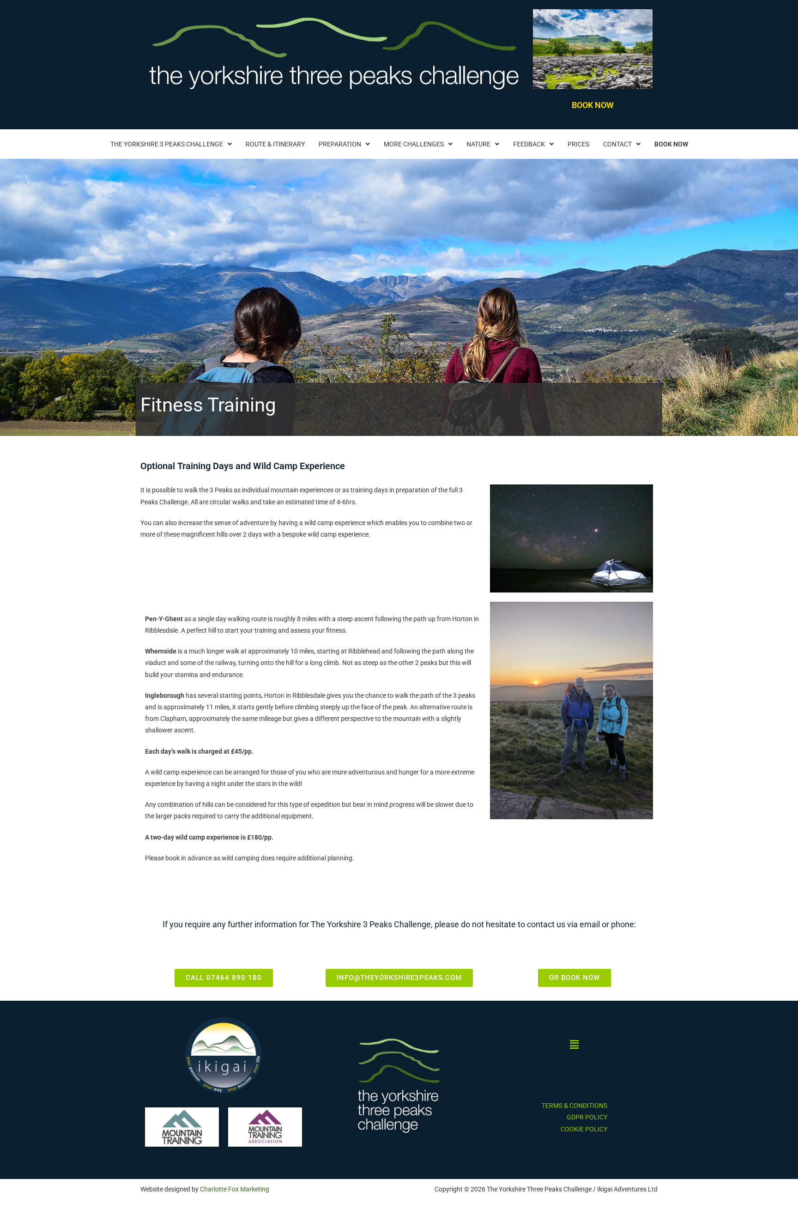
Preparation (340, 144)
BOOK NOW (593, 105)
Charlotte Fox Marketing (234, 1189)
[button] (171, 144)
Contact (617, 144)
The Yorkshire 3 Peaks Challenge (166, 144)
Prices (578, 144)
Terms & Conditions (574, 1105)
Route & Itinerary (275, 144)
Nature (478, 144)
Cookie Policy (584, 1129)
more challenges (414, 144)
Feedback (529, 144)
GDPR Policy (587, 1117)
